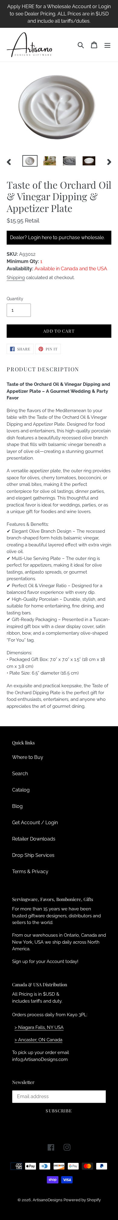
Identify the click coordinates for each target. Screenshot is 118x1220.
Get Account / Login (35, 822)
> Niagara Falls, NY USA (39, 1027)
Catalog (21, 790)
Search (20, 773)
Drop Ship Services (33, 855)
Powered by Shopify (82, 1200)
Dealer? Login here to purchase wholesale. (57, 237)
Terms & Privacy (30, 871)
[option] (30, 162)
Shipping (16, 277)
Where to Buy (27, 757)
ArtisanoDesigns (47, 1200)
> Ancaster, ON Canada (38, 1040)
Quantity (15, 298)
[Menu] (107, 44)
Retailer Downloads (33, 839)
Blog (17, 806)
